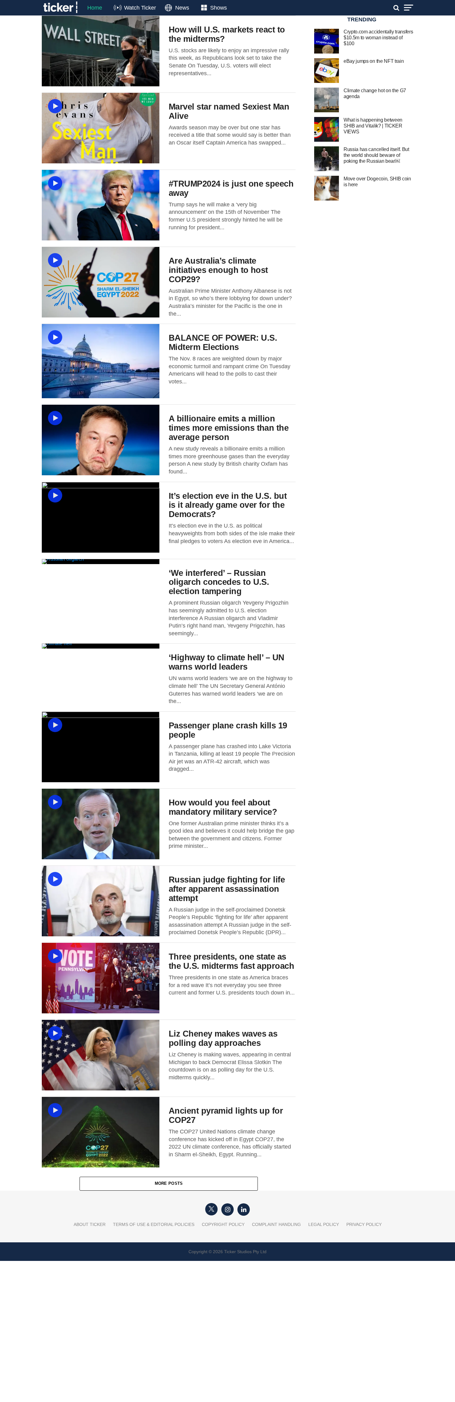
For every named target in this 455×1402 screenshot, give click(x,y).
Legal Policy (323, 1224)
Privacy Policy (364, 1224)
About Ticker (90, 1224)
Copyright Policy (223, 1224)
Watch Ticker (140, 8)
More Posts (169, 1183)
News (182, 8)
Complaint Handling (276, 1224)
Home (94, 8)
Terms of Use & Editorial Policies (153, 1224)
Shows (218, 8)
